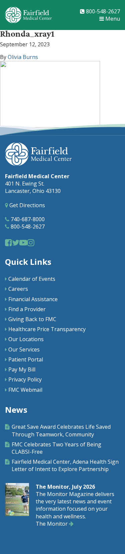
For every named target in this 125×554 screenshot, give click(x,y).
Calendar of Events (31, 278)
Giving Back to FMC (32, 319)
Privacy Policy (25, 379)
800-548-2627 (102, 11)
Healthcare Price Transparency (47, 329)
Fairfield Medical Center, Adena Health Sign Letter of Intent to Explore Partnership (65, 465)
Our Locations (26, 339)
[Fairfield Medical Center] (28, 15)
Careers (18, 288)
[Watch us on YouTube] (23, 242)
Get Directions (26, 205)
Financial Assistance (33, 299)
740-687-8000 (27, 219)
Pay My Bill (21, 369)
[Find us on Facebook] (8, 242)
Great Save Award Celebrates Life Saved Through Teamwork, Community (61, 430)
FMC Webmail (25, 389)
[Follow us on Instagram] (30, 242)
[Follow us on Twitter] (15, 242)
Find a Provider (27, 309)
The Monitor (52, 523)
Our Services (24, 349)
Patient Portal (25, 359)
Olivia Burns (23, 57)
